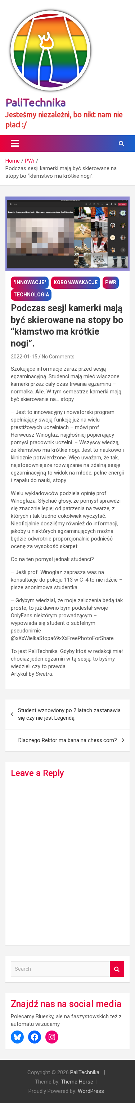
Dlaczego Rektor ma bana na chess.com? (67, 740)
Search (117, 969)
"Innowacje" (29, 282)
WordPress (91, 1091)
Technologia (31, 294)
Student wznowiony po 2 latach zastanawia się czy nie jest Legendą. (69, 714)
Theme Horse (77, 1081)
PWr (110, 282)
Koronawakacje (76, 282)
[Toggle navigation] (14, 143)
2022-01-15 (24, 356)
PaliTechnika (35, 102)
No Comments (58, 356)
